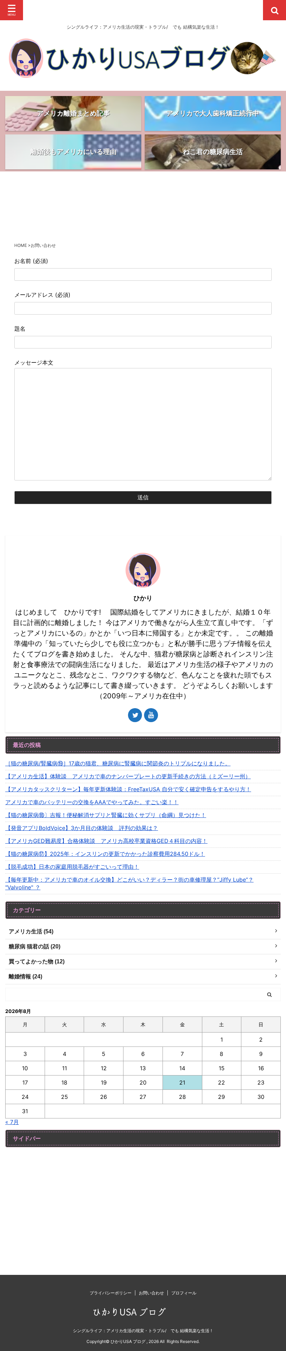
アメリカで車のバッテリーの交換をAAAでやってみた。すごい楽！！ (92, 802)
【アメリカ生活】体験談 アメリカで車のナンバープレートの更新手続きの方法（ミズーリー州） (128, 776)
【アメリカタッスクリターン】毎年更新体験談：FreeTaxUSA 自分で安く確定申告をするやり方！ (128, 789)
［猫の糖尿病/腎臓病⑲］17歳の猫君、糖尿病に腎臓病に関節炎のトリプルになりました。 (118, 763)
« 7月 (12, 1121)
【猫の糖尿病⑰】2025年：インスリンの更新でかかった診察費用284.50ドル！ (105, 853)
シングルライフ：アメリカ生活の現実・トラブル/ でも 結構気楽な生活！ (143, 1330)
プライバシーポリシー (110, 1292)
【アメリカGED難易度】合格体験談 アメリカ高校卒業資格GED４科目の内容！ (106, 840)
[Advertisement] (143, 1201)
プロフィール (183, 1292)
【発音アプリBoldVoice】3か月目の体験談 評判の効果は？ (81, 827)
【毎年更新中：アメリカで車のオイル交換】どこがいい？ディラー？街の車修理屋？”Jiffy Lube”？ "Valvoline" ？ (129, 883)
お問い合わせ (151, 1292)
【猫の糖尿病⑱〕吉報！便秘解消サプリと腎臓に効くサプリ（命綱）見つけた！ (105, 815)
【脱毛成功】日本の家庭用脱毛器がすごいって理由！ (72, 866)
